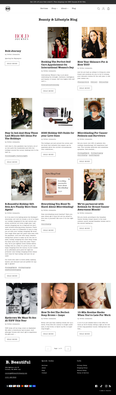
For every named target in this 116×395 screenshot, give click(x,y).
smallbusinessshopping (13, 270)
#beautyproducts (83, 82)
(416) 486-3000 (10, 377)
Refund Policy (82, 370)
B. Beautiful (107, 390)
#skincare (94, 82)
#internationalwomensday (50, 85)
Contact (44, 373)
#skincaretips (103, 82)
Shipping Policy (82, 368)
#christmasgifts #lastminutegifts (16, 156)
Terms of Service (83, 373)
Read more (12, 64)
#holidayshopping (97, 153)
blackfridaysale (94, 155)
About (44, 368)
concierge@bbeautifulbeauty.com (16, 373)
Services (44, 365)
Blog (43, 370)
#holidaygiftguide (83, 153)
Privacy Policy (82, 365)
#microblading (82, 155)
